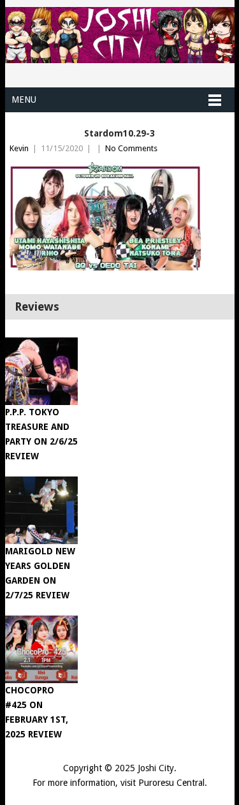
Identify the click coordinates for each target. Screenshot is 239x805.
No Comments (131, 148)
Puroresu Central (171, 783)
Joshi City (156, 768)
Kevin (19, 148)
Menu (23, 99)
